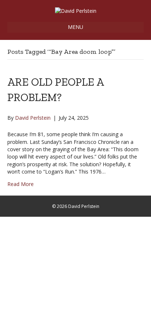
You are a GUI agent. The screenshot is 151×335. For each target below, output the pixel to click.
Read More (20, 183)
